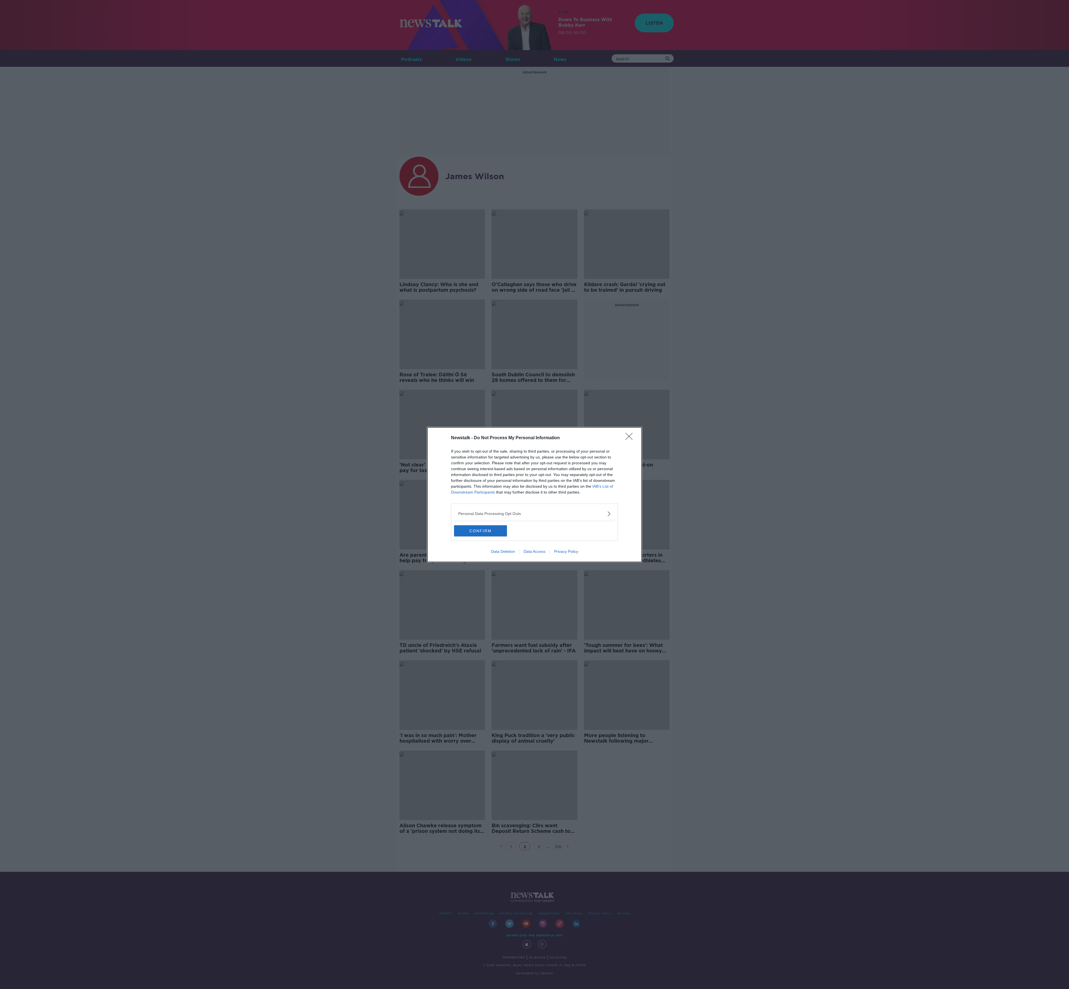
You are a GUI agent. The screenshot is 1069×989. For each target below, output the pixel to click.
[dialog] (534, 494)
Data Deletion (503, 551)
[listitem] (534, 514)
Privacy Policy (566, 551)
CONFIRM (480, 531)
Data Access (534, 551)
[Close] (631, 438)
